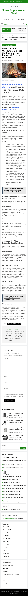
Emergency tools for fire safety (10, 479)
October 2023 (6, 541)
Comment (6, 358)
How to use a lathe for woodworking (11, 491)
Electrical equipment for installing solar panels (14, 502)
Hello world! (20, 518)
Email (5, 382)
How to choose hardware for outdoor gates (13, 497)
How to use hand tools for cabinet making (13, 488)
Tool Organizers (6, 583)
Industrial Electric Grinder (10, 109)
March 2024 (6, 535)
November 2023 (6, 538)
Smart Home (6, 580)
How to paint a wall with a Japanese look (13, 1)
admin (5, 60)
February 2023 (6, 556)
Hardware (5, 571)
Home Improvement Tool (14, 12)
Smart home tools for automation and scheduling (14, 485)
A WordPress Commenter (9, 518)
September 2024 (7, 529)
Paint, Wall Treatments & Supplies (11, 574)
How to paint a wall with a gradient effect (12, 494)
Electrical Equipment (9, 45)
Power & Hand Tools (7, 577)
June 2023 (5, 550)
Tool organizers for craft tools (10, 457)
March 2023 (6, 553)
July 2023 (5, 547)
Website (6, 388)
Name (6, 376)
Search (4, 445)
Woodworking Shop (7, 586)
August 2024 (6, 532)
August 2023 (6, 544)
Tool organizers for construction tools (11, 482)
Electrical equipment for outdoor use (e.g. (12, 476)
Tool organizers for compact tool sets (12, 509)
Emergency (5, 568)
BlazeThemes (15, 593)
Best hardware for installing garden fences (13, 467)
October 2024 (6, 526)
